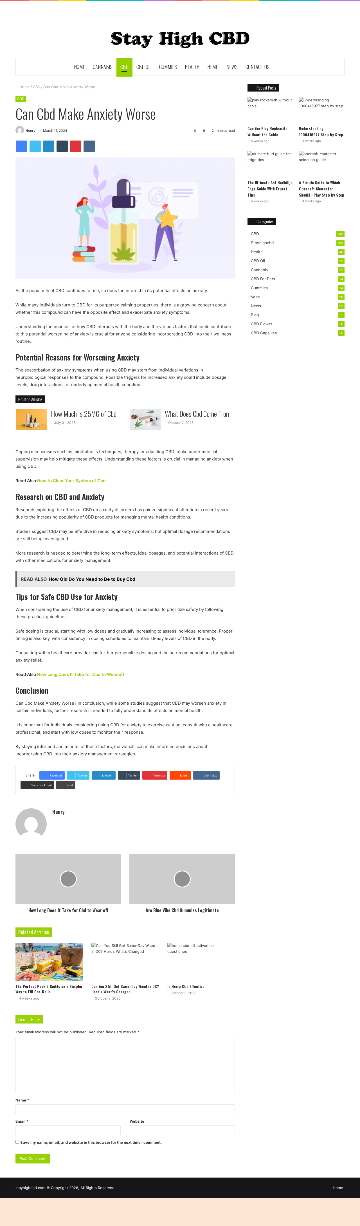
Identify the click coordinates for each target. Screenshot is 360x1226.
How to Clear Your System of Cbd (71, 480)
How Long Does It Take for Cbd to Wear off (81, 674)
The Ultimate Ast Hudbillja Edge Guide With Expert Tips (270, 188)
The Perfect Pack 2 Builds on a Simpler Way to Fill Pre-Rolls (49, 988)
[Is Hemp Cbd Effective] (201, 962)
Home (79, 66)
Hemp (213, 66)
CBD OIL (143, 66)
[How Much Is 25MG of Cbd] (31, 419)
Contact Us (257, 66)
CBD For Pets (263, 279)
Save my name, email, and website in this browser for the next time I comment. (91, 1142)
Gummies (168, 66)
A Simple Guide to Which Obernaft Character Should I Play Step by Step (321, 188)
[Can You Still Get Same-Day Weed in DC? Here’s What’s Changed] (125, 962)
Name (22, 1100)
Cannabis (102, 66)
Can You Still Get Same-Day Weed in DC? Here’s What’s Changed (125, 988)
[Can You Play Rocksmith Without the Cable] (270, 110)
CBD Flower (261, 324)
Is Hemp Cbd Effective (185, 986)
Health (192, 66)
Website (137, 1121)
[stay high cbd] (180, 40)
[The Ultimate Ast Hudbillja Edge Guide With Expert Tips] (270, 164)
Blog (255, 315)
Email (21, 1121)
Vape (255, 297)
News (232, 66)
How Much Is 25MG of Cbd (83, 413)
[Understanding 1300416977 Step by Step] (322, 110)
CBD (124, 66)
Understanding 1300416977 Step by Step (321, 131)
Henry (30, 130)
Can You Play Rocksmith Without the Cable (267, 131)
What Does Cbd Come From (198, 413)
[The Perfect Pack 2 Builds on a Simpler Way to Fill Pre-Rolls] (49, 962)
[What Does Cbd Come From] (145, 419)
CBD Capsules (264, 333)
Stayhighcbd (262, 243)
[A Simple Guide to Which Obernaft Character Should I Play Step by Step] (322, 164)
